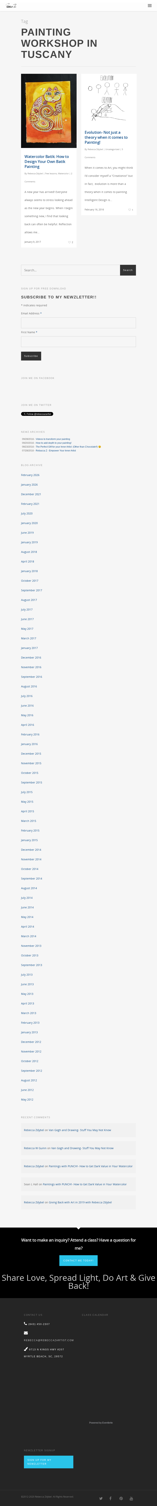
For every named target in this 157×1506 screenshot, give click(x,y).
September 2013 (31, 965)
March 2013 (28, 1013)
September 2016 (31, 677)
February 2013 (30, 1022)
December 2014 (31, 849)
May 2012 (27, 1099)
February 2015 (30, 830)
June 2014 (27, 907)
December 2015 (31, 753)
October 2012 (29, 1061)
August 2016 (29, 686)
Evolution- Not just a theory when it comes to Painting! (106, 137)
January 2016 (29, 744)
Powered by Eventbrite (101, 1422)
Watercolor (63, 173)
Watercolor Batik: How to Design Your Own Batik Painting (47, 161)
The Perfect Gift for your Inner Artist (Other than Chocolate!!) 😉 (68, 446)
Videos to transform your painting (53, 439)
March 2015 (28, 821)
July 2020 (27, 513)
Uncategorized (112, 149)
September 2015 (31, 782)
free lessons (51, 173)
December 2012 (31, 1042)
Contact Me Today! (78, 1260)
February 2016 (30, 734)
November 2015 (31, 763)
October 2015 (29, 773)
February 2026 (30, 475)
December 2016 (31, 657)
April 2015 (27, 811)
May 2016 (27, 715)
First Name (29, 332)
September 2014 (31, 878)
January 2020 (29, 523)
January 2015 (29, 840)
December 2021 (31, 494)
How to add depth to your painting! (53, 443)
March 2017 (28, 638)
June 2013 (27, 984)
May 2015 (27, 801)
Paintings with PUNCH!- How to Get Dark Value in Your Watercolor (91, 1166)
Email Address (31, 313)
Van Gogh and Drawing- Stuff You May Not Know (80, 1130)
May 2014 (27, 917)
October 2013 (29, 955)
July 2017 (27, 609)
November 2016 (31, 667)
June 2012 (27, 1090)
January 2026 (29, 484)
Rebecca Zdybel (35, 173)
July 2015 (27, 792)
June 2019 (27, 532)
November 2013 (31, 946)
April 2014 (27, 926)
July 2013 (27, 974)
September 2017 (31, 590)
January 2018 (29, 571)
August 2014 (29, 888)
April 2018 (27, 561)
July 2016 (27, 696)
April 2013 (27, 1003)
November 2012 (31, 1051)
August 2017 (29, 600)
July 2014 (27, 898)
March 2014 (28, 936)
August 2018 (29, 552)
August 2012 (29, 1080)
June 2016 (27, 705)
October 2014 (29, 869)
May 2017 (27, 628)
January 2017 (29, 648)
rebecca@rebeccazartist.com (49, 1340)
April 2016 (27, 725)
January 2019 (29, 542)
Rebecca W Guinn (35, 1148)
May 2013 (27, 994)
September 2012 (31, 1070)
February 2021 (30, 504)
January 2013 (29, 1032)
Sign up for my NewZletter (39, 1462)
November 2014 (31, 859)
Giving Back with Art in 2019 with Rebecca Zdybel (80, 1202)
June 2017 (27, 619)
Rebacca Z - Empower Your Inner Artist (56, 450)
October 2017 (29, 580)
